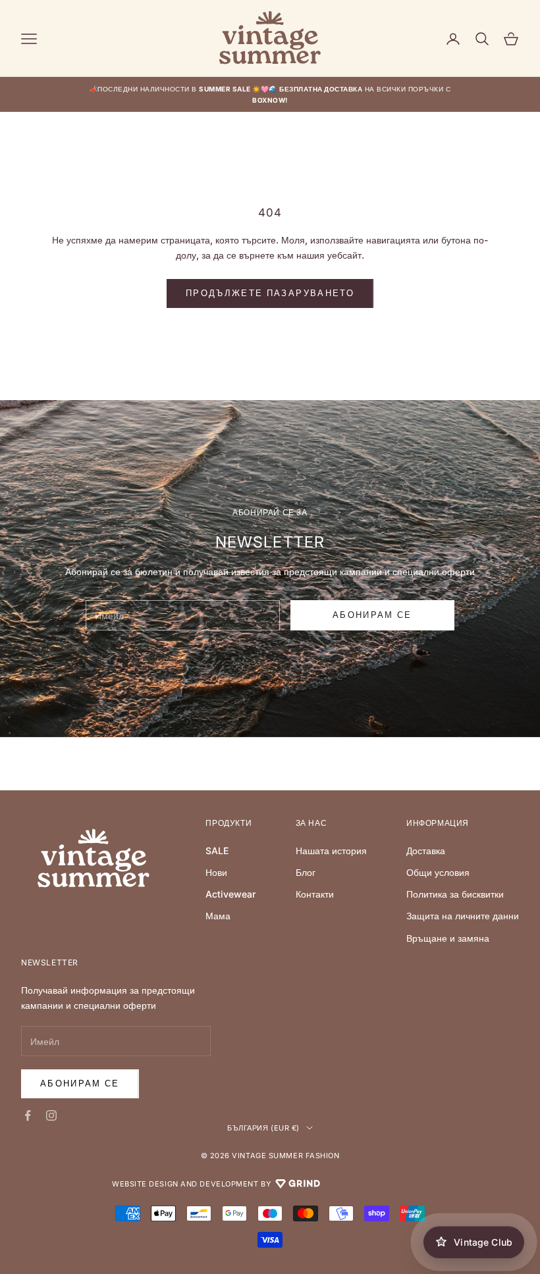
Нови (216, 872)
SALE (217, 850)
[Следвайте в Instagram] (51, 1115)
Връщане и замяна (447, 938)
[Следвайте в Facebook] (27, 1115)
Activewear (230, 894)
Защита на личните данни (462, 915)
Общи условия (438, 872)
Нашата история (331, 850)
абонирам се (372, 614)
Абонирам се (80, 1083)
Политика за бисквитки (455, 894)
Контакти (315, 894)
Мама (217, 915)
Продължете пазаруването (270, 293)
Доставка (425, 850)
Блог (305, 872)
